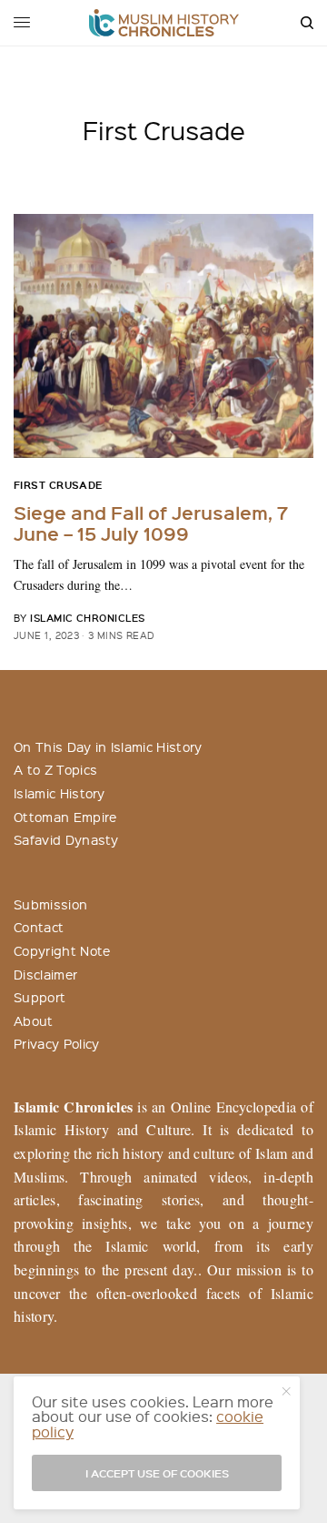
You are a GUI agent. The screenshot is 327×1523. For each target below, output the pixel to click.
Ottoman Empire (65, 816)
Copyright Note (62, 950)
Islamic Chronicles (87, 617)
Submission (50, 904)
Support (39, 997)
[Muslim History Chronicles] (164, 22)
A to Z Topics (55, 769)
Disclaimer (45, 974)
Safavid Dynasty (66, 839)
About (34, 1020)
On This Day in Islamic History (108, 746)
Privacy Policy (56, 1043)
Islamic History (59, 793)
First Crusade (58, 485)
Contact (39, 927)
